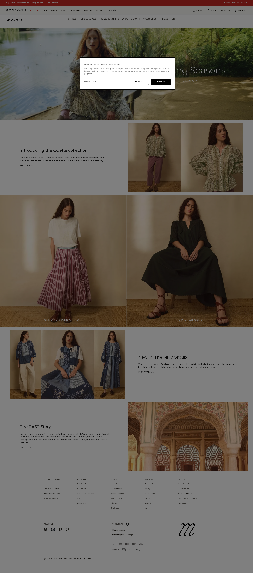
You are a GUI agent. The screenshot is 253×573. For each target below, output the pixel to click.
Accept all (161, 81)
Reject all (138, 81)
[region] (127, 73)
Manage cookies (90, 81)
